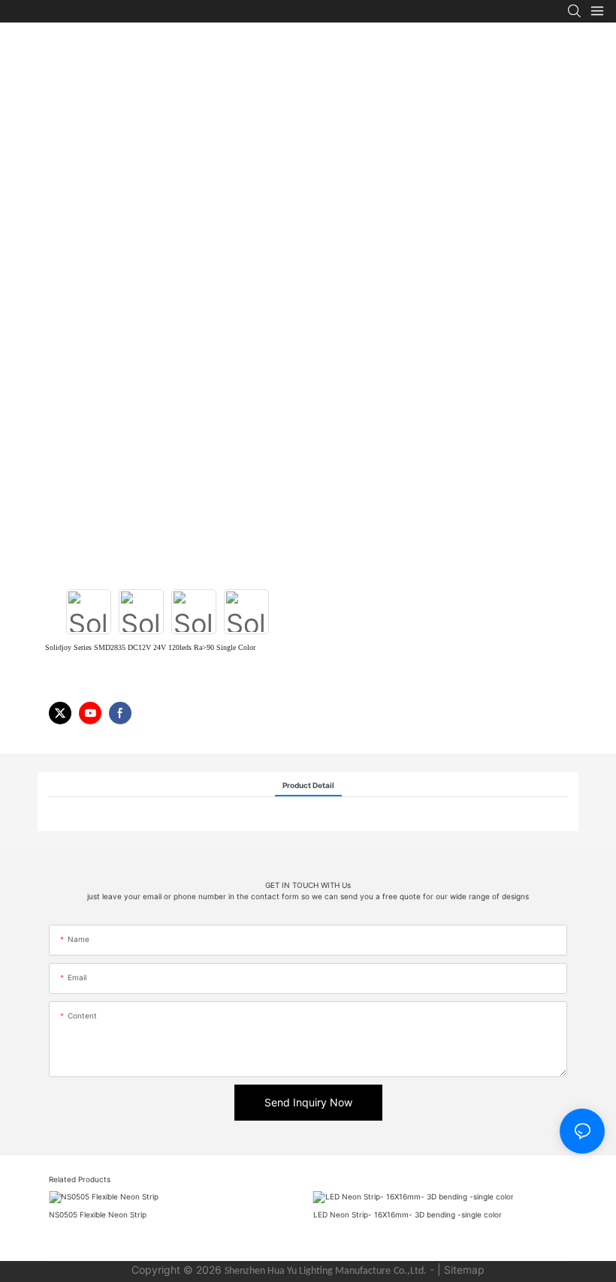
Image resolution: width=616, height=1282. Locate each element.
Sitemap (464, 1269)
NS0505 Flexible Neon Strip (97, 1214)
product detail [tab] (308, 785)
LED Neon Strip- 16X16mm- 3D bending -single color (407, 1214)
